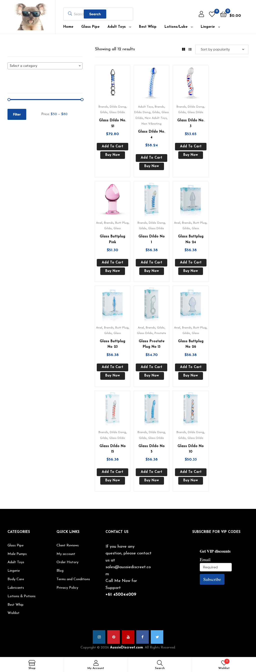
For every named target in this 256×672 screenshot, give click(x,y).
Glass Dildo (117, 112)
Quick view (118, 84)
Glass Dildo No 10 (191, 449)
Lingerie (208, 27)
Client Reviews (67, 545)
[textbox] (45, 66)
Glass (117, 228)
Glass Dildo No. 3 (190, 123)
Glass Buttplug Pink (112, 239)
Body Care (16, 579)
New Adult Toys (156, 118)
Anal (99, 222)
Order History (67, 562)
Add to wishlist (106, 84)
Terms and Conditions (73, 579)
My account (65, 554)
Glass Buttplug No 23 (112, 344)
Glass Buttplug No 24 (191, 239)
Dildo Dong (118, 106)
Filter (17, 114)
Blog (60, 571)
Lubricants (16, 588)
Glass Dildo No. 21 (112, 123)
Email (205, 559)
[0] (212, 14)
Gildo (104, 112)
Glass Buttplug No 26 (191, 344)
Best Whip (147, 27)
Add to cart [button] (112, 146)
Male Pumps (17, 554)
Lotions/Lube (176, 27)
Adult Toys (117, 27)
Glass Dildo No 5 (151, 449)
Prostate (160, 333)
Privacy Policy (67, 588)
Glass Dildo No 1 (151, 239)
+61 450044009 (121, 594)
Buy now (112, 155)
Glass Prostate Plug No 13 (151, 344)
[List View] (190, 49)
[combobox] (45, 65)
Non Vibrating (152, 123)
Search (95, 14)
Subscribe (212, 579)
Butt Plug (121, 222)
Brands (103, 106)
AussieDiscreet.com (126, 647)
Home (68, 27)
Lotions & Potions (22, 596)
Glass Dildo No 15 (113, 449)
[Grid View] (183, 49)
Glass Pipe (90, 27)
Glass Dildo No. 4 (151, 134)
